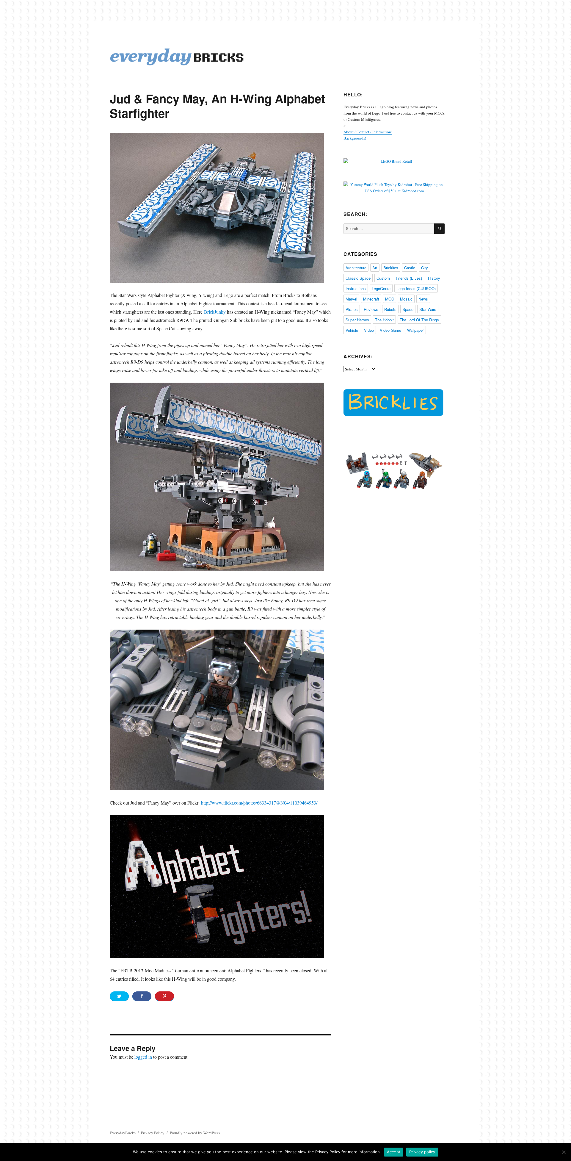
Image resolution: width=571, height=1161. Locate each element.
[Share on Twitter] (119, 996)
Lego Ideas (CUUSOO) (416, 288)
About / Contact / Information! (367, 131)
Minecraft (371, 299)
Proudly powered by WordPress (195, 1132)
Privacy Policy (152, 1132)
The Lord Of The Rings (419, 320)
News (423, 299)
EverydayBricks (123, 1132)
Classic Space (358, 278)
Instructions (356, 288)
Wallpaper (415, 330)
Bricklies (390, 267)
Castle (409, 267)
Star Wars (427, 309)
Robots (390, 309)
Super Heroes (357, 320)
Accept (394, 1151)
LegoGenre (381, 288)
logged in (143, 1057)
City (424, 267)
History (434, 278)
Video (369, 330)
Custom (383, 278)
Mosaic (406, 299)
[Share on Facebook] (141, 996)
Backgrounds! (354, 138)
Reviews (371, 309)
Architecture (356, 267)
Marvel (351, 299)
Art (374, 267)
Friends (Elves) (409, 278)
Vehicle (352, 330)
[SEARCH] (439, 228)
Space (407, 309)
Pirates (352, 309)
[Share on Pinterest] (164, 996)
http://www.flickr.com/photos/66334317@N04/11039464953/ (259, 802)
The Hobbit (384, 320)
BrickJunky (215, 312)
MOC (389, 299)
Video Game (390, 330)
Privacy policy (422, 1151)
